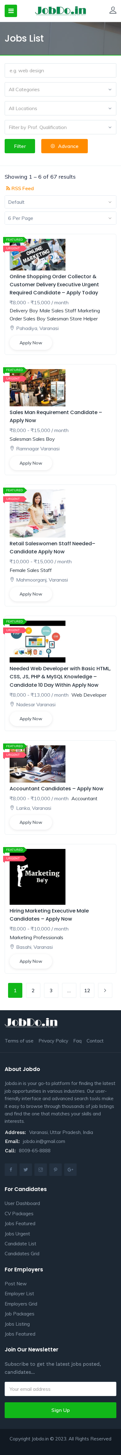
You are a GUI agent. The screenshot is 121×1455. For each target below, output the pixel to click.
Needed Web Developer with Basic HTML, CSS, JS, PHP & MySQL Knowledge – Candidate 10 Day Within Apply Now (60, 676)
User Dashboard (22, 1203)
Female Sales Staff (31, 570)
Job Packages (19, 1314)
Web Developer (88, 695)
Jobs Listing (17, 1324)
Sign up (61, 1410)
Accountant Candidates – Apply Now (56, 788)
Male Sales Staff (57, 310)
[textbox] (60, 89)
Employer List (19, 1294)
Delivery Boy (24, 310)
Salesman (58, 318)
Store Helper (84, 318)
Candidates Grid (22, 1253)
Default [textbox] (16, 202)
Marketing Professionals (36, 937)
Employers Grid (21, 1304)
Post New (16, 1284)
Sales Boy (34, 318)
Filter (20, 146)
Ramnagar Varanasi (38, 448)
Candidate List (20, 1244)
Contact (95, 1041)
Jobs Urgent (17, 1234)
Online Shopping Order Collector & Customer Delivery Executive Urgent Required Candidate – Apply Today (54, 284)
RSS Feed (22, 188)
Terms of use (19, 1041)
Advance (68, 146)
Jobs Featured (20, 1223)
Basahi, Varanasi (34, 947)
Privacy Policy (53, 1041)
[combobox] (60, 89)
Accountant (84, 798)
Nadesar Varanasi (36, 704)
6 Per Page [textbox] (20, 218)
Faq (77, 1041)
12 (87, 990)
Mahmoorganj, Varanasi (42, 580)
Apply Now (31, 343)
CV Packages (19, 1213)
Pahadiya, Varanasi (37, 328)
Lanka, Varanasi (33, 808)
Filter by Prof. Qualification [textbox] (38, 127)
